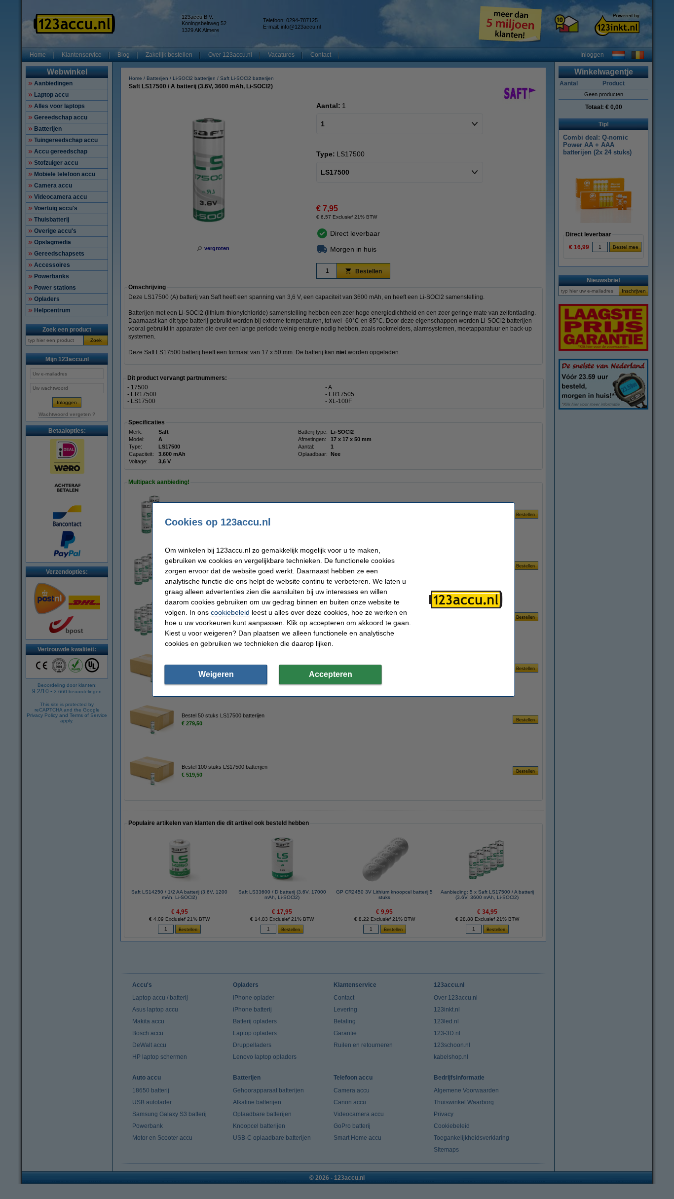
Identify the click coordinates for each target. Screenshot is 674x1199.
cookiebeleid (230, 612)
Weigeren (216, 674)
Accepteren (330, 674)
